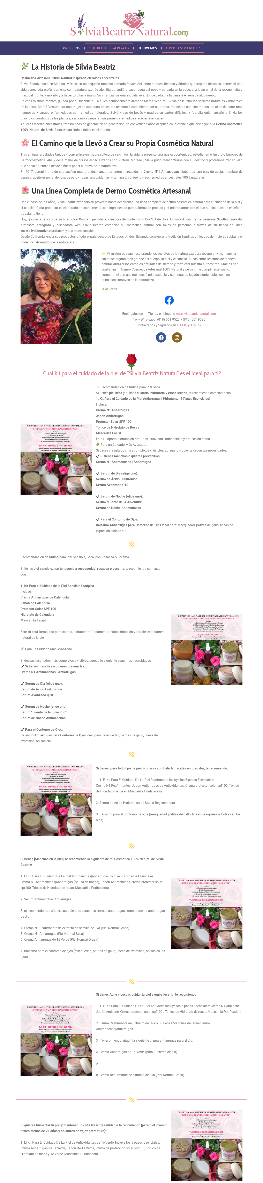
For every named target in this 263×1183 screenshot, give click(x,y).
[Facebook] (161, 337)
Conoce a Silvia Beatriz (183, 48)
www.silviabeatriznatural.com (194, 314)
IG (185, 325)
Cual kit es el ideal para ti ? (109, 48)
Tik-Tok (195, 325)
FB (179, 325)
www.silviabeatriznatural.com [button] (43, 231)
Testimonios (147, 48)
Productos (71, 48)
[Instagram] (177, 337)
